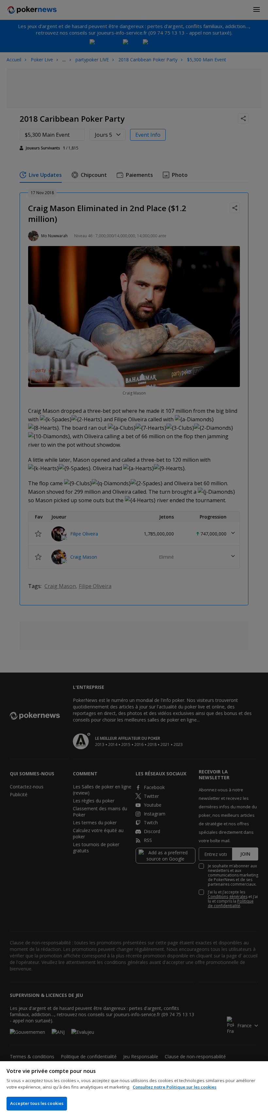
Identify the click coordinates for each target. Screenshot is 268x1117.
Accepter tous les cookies (36, 1103)
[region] (134, 1089)
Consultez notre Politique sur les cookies (174, 1087)
